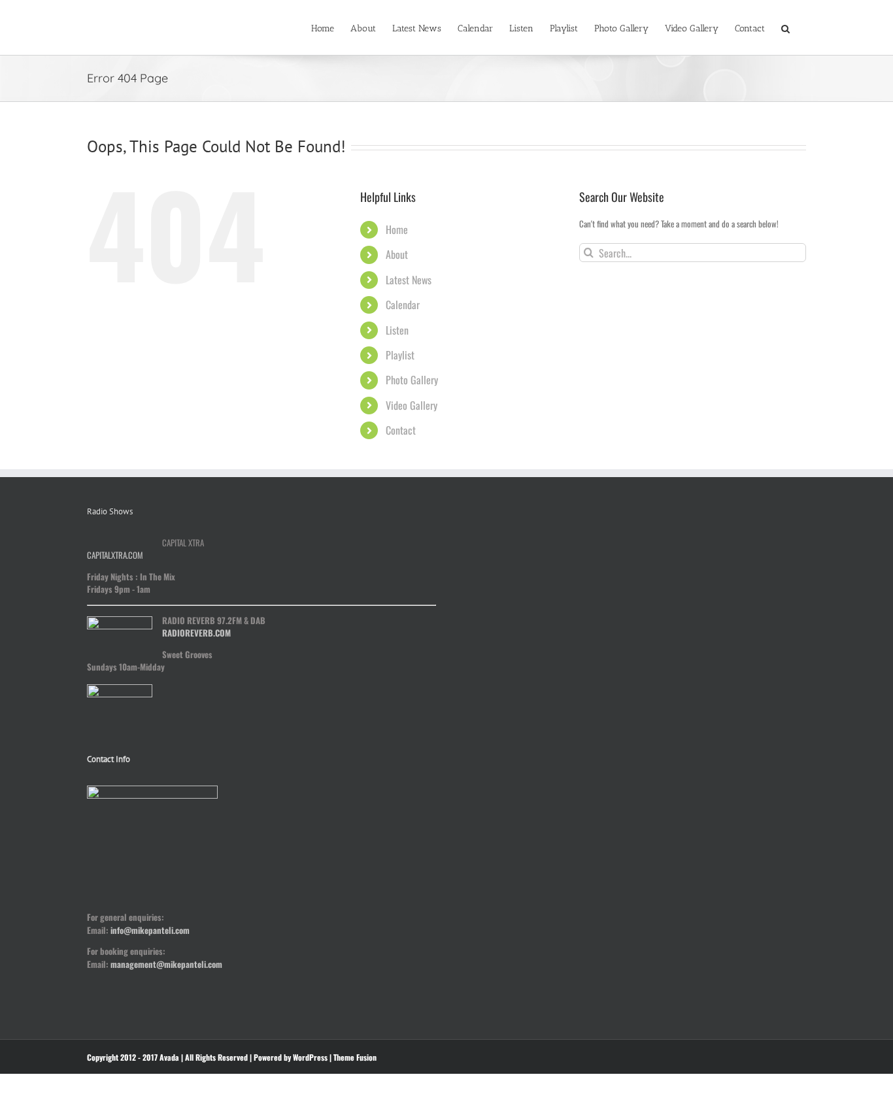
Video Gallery (411, 405)
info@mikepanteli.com (150, 930)
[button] (785, 27)
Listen (397, 330)
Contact (401, 430)
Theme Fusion (355, 1057)
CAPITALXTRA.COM (115, 554)
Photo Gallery (412, 380)
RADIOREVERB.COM (196, 632)
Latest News (408, 280)
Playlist (400, 355)
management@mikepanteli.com (166, 964)
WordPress (310, 1057)
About (397, 254)
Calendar (403, 304)
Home (397, 229)
